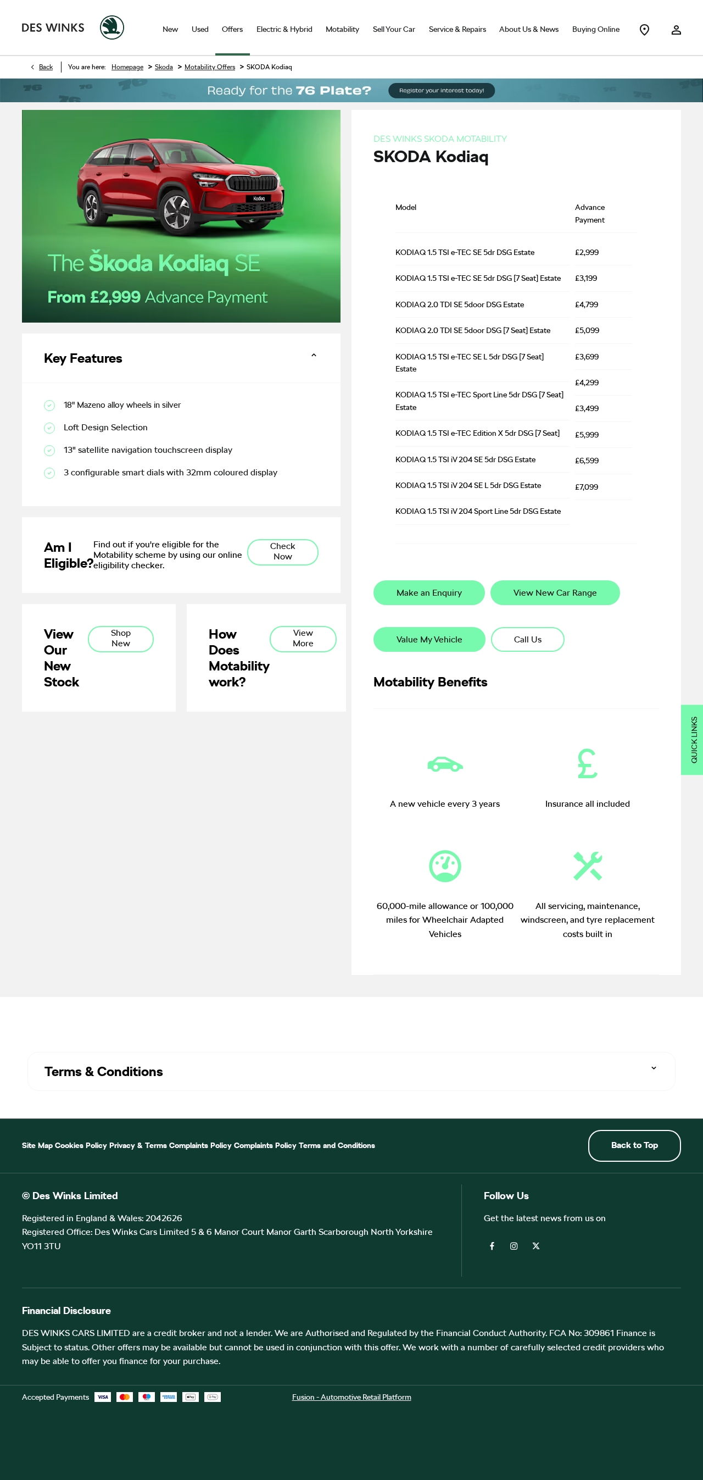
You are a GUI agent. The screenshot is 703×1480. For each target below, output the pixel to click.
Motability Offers (210, 67)
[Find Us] (644, 27)
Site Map (37, 1145)
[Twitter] (536, 1245)
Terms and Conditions (337, 1145)
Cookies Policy (81, 1145)
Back (46, 67)
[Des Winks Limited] (53, 27)
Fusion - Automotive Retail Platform (351, 1397)
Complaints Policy (200, 1145)
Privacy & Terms (138, 1145)
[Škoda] (112, 27)
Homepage (127, 67)
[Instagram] (514, 1245)
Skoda (164, 67)
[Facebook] (492, 1245)
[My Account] (676, 27)
